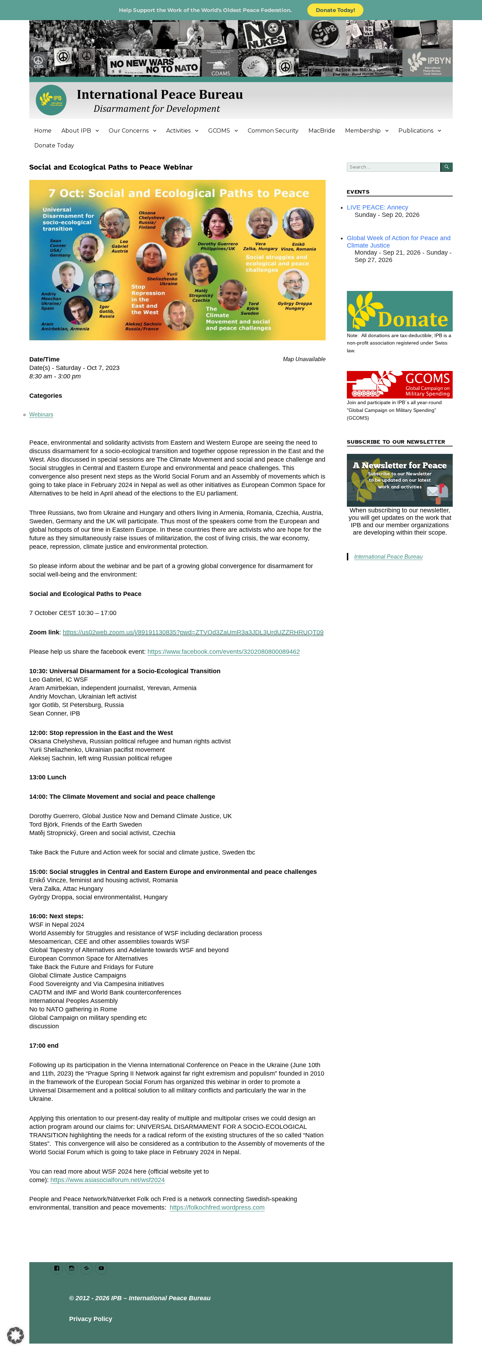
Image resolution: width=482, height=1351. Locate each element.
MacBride (321, 130)
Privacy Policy (90, 1318)
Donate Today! (335, 10)
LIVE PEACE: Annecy (377, 207)
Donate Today (54, 145)
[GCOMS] (400, 384)
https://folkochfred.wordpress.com (217, 1207)
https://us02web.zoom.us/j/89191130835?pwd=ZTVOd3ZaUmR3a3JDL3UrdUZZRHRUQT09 (193, 632)
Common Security (273, 130)
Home (43, 130)
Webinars (41, 415)
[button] (15, 1335)
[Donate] (400, 311)
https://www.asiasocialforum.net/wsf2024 (107, 1179)
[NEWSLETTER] (400, 480)
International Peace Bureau (388, 557)
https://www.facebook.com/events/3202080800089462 (223, 651)
